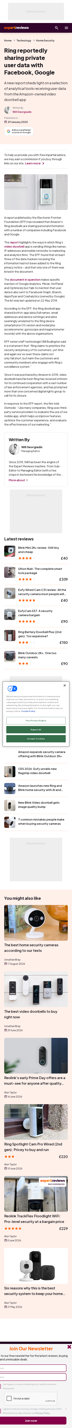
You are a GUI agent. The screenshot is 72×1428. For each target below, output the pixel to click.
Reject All (36, 729)
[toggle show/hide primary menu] (66, 28)
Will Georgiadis (22, 111)
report (14, 242)
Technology (23, 40)
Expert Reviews (16, 28)
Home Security (45, 40)
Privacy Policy (42, 1413)
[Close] (65, 685)
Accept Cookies (36, 738)
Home (8, 40)
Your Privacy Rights (36, 720)
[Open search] (56, 28)
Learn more (33, 163)
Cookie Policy (28, 711)
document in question (25, 279)
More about (17, 480)
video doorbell (14, 246)
